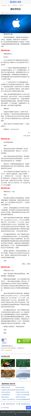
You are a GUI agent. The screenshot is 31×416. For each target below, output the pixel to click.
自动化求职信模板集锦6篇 (23, 399)
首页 (9, 5)
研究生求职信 (5, 397)
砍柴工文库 (12, 412)
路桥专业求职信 (6, 387)
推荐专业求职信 (20, 390)
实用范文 (14, 5)
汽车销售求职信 (6, 394)
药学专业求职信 (6, 392)
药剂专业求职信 (20, 387)
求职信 (21, 5)
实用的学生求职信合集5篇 (8, 390)
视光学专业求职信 (21, 397)
